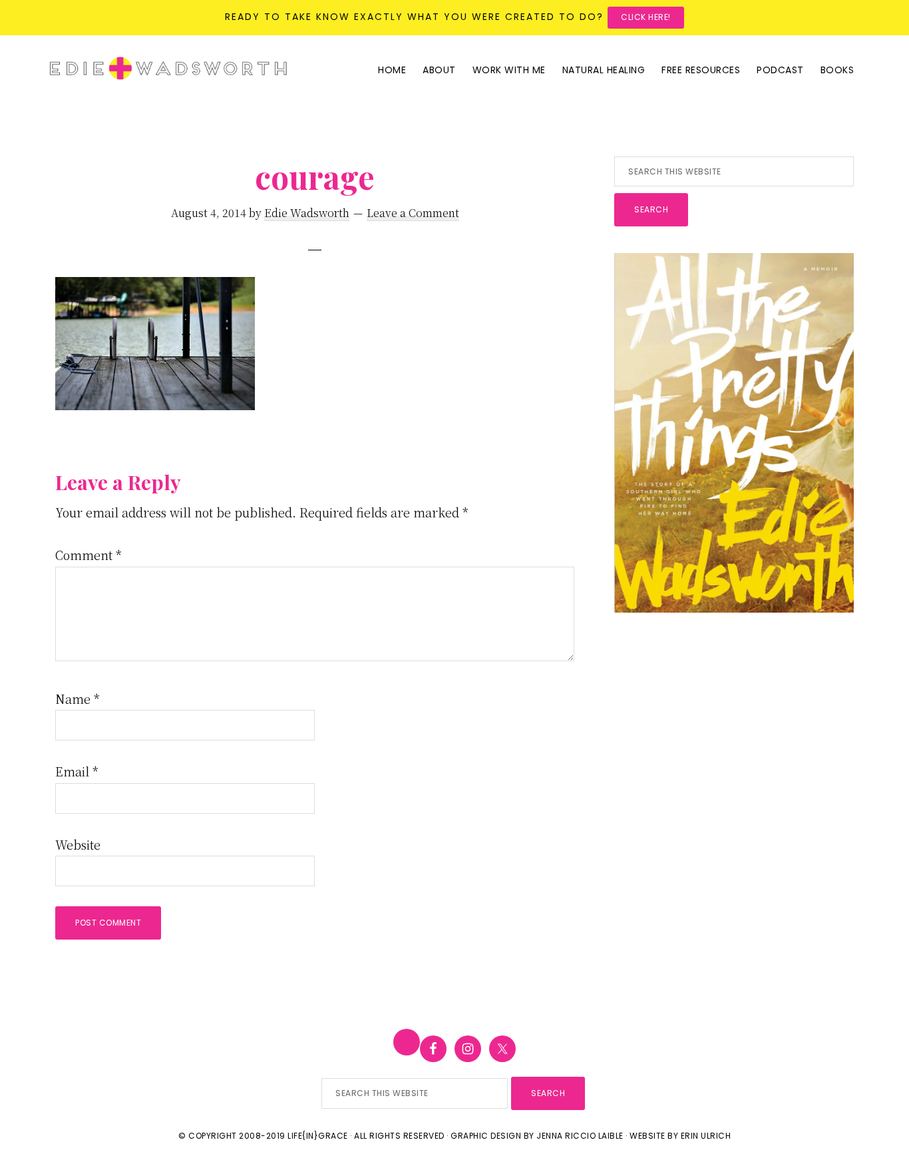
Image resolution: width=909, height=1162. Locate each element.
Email (76, 771)
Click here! (646, 17)
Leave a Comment (413, 212)
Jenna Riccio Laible (580, 1135)
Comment (88, 554)
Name (77, 698)
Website (77, 844)
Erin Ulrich (706, 1135)
